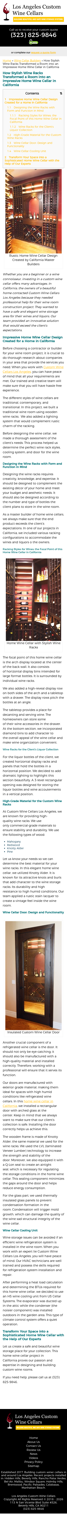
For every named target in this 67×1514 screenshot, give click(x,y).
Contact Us (33, 1446)
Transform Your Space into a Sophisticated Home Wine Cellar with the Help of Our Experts (32, 160)
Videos (33, 1458)
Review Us (33, 1450)
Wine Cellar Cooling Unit (27, 151)
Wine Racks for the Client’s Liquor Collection (32, 128)
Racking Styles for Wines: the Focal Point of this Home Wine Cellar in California (36, 118)
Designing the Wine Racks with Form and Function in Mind (31, 109)
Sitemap (33, 1466)
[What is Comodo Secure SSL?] (33, 41)
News (33, 1454)
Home (7, 60)
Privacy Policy (33, 1462)
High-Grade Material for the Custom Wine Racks (34, 136)
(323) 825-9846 (34, 35)
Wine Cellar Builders (27, 60)
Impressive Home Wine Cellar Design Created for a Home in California (31, 101)
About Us (33, 1442)
